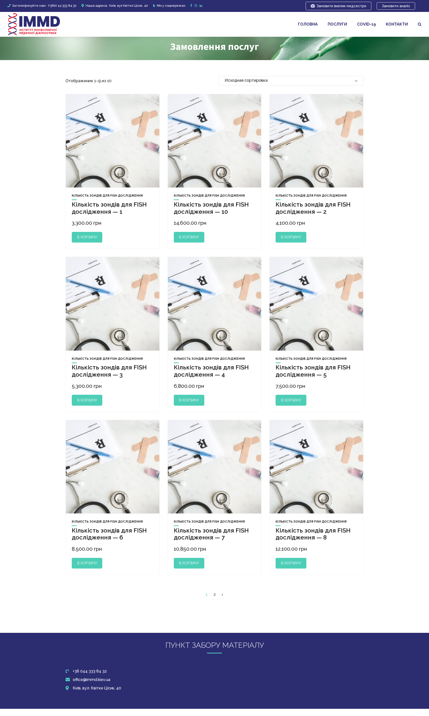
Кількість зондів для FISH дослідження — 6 (109, 534)
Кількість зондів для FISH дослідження (107, 195)
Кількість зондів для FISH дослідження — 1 (109, 208)
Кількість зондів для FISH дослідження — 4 (211, 371)
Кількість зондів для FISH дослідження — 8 (313, 534)
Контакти (397, 24)
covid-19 (366, 24)
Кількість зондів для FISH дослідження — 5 (313, 371)
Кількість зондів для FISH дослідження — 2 (313, 208)
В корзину (87, 237)
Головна (308, 24)
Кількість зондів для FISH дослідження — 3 (109, 371)
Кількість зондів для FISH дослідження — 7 (211, 534)
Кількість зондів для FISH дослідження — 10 (211, 208)
